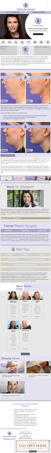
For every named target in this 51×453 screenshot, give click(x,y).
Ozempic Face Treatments (25, 269)
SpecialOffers (3, 47)
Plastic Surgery (20, 226)
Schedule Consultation (38, 12)
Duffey (37, 302)
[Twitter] (8, 439)
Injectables (9, 254)
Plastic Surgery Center (43, 160)
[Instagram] (6, 439)
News (10, 358)
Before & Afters (42, 47)
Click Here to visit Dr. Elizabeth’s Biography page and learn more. (22, 214)
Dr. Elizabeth (20, 187)
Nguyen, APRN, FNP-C (13, 302)
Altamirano (13, 331)
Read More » (13, 316)
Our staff (24, 167)
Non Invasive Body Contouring (25, 264)
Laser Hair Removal (38, 259)
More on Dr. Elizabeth (11, 218)
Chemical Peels (13, 259)
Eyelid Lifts (25, 230)
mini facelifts (15, 239)
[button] (47, 3)
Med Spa (22, 249)
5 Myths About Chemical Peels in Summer (11, 395)
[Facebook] (4, 439)
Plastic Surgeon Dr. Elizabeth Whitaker (23, 158)
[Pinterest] (11, 439)
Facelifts (3, 56)
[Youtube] (13, 439)
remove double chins (38, 276)
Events (25, 53)
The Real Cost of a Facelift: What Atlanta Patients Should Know (10, 376)
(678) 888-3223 (14, 12)
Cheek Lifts (42, 230)
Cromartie (25, 330)
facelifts (47, 158)
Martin (25, 301)
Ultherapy (42, 254)
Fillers (25, 254)
